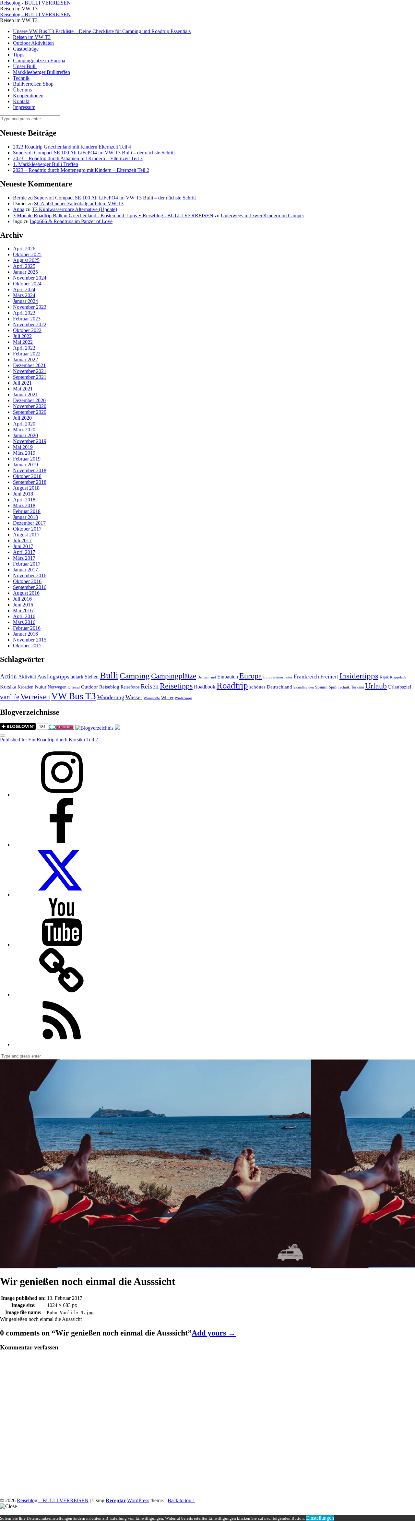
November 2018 (29, 470)
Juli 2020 (22, 418)
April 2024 (24, 289)
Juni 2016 (23, 604)
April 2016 (24, 616)
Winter (167, 697)
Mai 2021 (23, 388)
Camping (135, 675)
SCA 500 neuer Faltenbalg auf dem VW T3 (79, 203)
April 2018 (24, 499)
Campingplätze (173, 676)
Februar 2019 (27, 458)
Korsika (8, 686)
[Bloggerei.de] (61, 728)
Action (8, 676)
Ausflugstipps (53, 677)
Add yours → (214, 1333)
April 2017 (24, 552)
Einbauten (227, 676)
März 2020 (24, 429)
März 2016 (24, 622)
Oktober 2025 (27, 254)
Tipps (18, 54)
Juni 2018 (23, 494)
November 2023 (29, 307)
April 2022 (24, 348)
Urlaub (376, 686)
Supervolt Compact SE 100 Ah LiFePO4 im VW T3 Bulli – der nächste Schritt (94, 152)
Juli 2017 (22, 540)
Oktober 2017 (27, 529)
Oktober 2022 (27, 330)
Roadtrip (232, 685)
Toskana (357, 687)
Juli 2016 (22, 599)
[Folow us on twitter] (61, 894)
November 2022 (29, 324)
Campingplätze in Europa (39, 60)
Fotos (288, 677)
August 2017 (26, 534)
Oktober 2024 (27, 283)
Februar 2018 (27, 511)
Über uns (22, 89)
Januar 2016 (25, 634)
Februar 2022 (27, 353)
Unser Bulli (25, 66)
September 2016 (29, 587)
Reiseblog (109, 686)
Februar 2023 (27, 318)
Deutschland (206, 677)
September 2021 (29, 377)
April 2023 (24, 313)
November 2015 (29, 639)
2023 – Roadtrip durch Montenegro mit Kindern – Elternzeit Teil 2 (81, 170)
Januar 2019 (25, 464)
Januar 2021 (25, 394)
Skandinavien (303, 687)
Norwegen (57, 687)
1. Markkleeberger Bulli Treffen (45, 164)
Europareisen (273, 677)
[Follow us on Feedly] (61, 1044)
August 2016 (26, 593)
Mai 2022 (23, 342)
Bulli (109, 675)
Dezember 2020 (29, 400)
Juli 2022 (22, 336)
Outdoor (89, 686)
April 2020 (24, 423)
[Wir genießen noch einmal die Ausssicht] (155, 1265)
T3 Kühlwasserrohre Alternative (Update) (74, 209)
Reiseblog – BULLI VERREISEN (53, 1500)
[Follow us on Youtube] (61, 944)
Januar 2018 (25, 517)
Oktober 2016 (27, 581)
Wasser (133, 697)
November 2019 (29, 441)
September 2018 (29, 482)
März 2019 (24, 453)
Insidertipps (358, 675)
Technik (21, 78)
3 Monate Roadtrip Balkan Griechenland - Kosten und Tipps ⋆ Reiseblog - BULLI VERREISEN (113, 215)
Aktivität (27, 676)
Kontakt (21, 101)
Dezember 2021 (29, 365)
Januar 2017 (25, 569)
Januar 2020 (25, 435)
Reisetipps (176, 686)
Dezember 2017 (29, 523)
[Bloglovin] (61, 994)
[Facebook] (61, 844)
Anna (18, 209)
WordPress (138, 1500)
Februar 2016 (27, 628)
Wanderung (110, 697)
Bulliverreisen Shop (33, 84)
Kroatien (25, 687)
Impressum (24, 107)
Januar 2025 (25, 272)
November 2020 (29, 406)
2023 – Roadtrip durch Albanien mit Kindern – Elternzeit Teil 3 (78, 158)
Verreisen (35, 696)
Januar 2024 (25, 301)
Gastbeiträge (26, 49)
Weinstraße (152, 698)
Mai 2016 (23, 610)
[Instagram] (61, 794)
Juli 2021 (22, 383)
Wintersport (183, 698)
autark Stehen (85, 676)
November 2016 (29, 575)
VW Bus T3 (73, 696)
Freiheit (329, 677)
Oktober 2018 (27, 476)
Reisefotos (130, 687)
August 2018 (26, 488)
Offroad (74, 687)
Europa (250, 675)
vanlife (9, 697)
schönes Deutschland (270, 686)
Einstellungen (320, 1518)
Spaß (333, 687)
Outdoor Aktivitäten (33, 43)
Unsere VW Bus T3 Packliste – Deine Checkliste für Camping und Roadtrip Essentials (102, 31)
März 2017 (24, 558)
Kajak (384, 677)
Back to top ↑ (181, 1500)
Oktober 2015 (27, 645)
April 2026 (24, 248)
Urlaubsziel (399, 686)
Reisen (150, 686)
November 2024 (29, 278)
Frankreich (306, 676)
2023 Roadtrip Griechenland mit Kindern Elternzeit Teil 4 (72, 147)
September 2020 (29, 412)
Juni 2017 (23, 546)
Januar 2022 (25, 359)
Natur (40, 686)
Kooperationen (28, 95)
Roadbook (204, 686)
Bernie (20, 197)
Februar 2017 (27, 564)
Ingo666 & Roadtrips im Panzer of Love (71, 221)
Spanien (321, 687)
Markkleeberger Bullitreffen (41, 72)
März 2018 (24, 505)
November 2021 (29, 371)
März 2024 (24, 295)
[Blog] (94, 728)
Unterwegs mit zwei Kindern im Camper (262, 215)
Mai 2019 (23, 447)
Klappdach (398, 677)
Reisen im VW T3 (32, 37)
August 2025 (26, 260)
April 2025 (24, 266)
